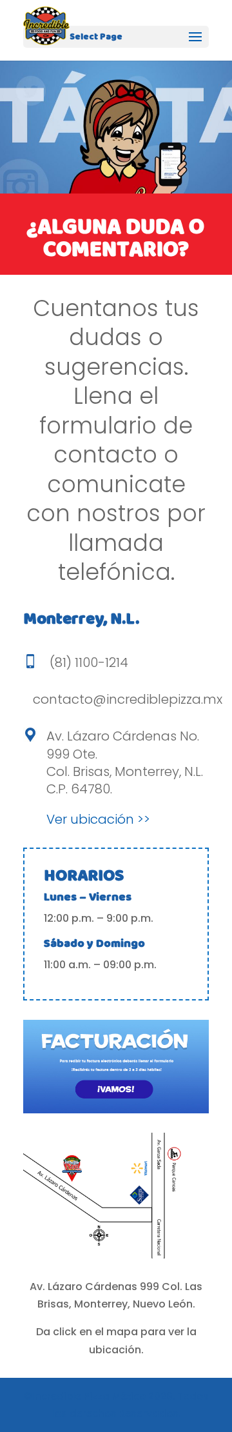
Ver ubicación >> (98, 819)
